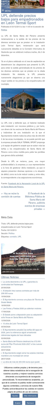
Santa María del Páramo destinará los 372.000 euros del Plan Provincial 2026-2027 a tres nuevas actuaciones (21, 344)
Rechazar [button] (30, 403)
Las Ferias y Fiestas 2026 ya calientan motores (22, 308)
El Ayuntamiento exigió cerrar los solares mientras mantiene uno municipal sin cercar (22, 354)
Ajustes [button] (15, 395)
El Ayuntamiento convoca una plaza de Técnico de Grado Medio (22, 300)
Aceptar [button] (18, 403)
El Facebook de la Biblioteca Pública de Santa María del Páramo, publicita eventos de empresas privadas (35, 201)
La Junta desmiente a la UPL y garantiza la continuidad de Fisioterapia (19, 283)
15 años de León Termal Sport (15, 323)
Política (4, 30)
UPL (19, 236)
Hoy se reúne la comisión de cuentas (10, 195)
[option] (23, 259)
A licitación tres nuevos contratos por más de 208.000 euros (20, 292)
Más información (30, 395)
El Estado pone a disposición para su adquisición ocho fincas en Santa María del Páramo (21, 316)
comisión (13, 236)
